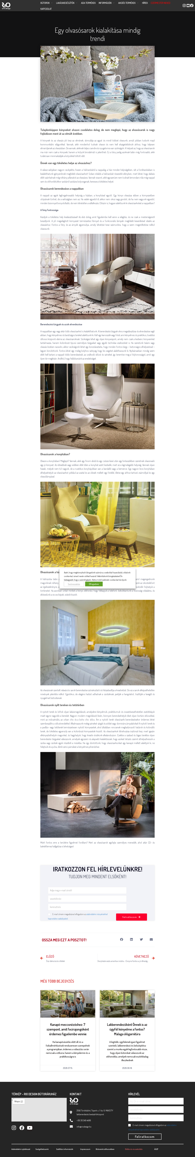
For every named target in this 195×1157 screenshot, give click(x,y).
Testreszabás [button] (74, 583)
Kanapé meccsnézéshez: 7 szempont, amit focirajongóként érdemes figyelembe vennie (68, 1029)
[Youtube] (30, 1128)
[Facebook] (22, 1128)
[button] (47, 3)
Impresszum (85, 1149)
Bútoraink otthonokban (105, 1149)
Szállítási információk (64, 1149)
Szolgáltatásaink (42, 1149)
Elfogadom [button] (94, 583)
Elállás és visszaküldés (134, 1149)
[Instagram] (14, 1128)
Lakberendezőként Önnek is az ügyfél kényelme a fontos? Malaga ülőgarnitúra (127, 1029)
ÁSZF (156, 1149)
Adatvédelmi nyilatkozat (20, 1149)
